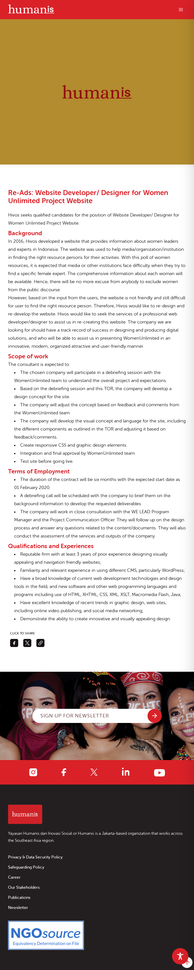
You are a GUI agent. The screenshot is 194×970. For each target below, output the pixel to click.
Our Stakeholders (24, 887)
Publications (19, 897)
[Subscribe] (155, 716)
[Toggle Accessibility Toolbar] (180, 956)
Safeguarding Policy (26, 867)
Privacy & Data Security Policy (35, 857)
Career (14, 877)
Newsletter (18, 907)
